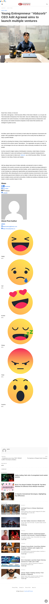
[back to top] (46, 601)
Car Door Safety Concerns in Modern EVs (33, 521)
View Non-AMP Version (28, 591)
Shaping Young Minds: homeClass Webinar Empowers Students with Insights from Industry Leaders (33, 548)
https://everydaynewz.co (9, 228)
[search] (47, 4)
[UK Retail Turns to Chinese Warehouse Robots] (10, 509)
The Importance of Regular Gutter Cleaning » (37, 458)
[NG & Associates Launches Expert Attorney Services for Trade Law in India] (10, 561)
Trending (23, 530)
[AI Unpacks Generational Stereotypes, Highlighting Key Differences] (7, 496)
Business (23, 505)
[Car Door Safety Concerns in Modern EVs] (10, 522)
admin (3, 224)
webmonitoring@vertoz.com (10, 226)
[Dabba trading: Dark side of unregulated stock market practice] (7, 478)
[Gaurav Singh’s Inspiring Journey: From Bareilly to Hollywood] (10, 574)
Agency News (4, 10)
